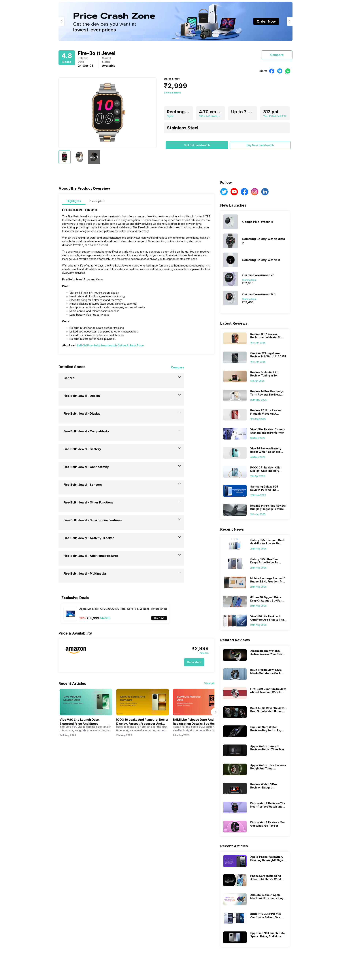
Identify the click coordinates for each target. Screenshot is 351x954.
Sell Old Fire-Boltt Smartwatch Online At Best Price (110, 345)
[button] (197, 145)
